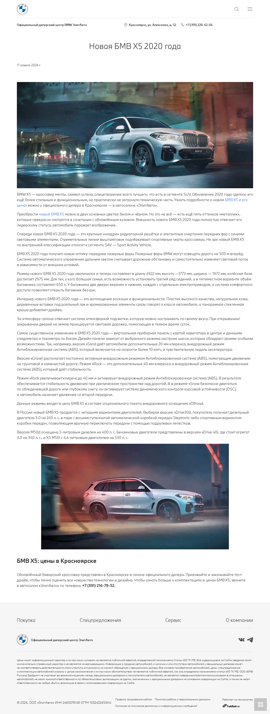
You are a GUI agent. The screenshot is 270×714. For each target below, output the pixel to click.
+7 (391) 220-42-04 (199, 25)
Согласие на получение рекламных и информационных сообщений (156, 705)
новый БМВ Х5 (51, 214)
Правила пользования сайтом (133, 699)
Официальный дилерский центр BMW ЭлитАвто (52, 25)
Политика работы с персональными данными (182, 699)
